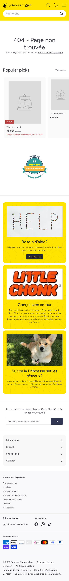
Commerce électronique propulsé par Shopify (38, 574)
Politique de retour (11, 491)
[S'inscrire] (57, 421)
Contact (6, 504)
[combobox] (34, 13)
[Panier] (56, 5)
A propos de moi (10, 483)
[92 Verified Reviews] (34, 180)
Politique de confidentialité (14, 495)
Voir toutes (60, 70)
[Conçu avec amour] (34, 284)
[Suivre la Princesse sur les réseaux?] (34, 350)
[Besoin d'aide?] (34, 221)
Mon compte (8, 508)
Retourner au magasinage (50, 52)
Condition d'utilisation (12, 500)
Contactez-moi (34, 257)
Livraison (7, 487)
